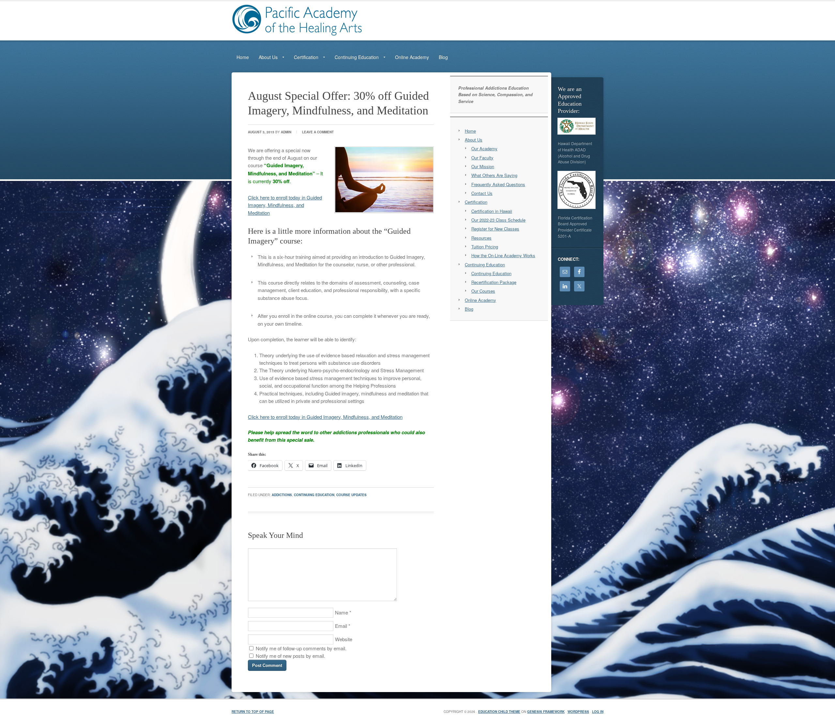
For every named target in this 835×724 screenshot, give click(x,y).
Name (341, 612)
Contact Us (482, 193)
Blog (443, 57)
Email (341, 625)
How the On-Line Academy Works (503, 255)
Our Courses (483, 291)
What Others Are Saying (494, 175)
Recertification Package (493, 282)
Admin (286, 132)
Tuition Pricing (484, 247)
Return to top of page (253, 711)
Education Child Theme (499, 711)
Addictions (282, 495)
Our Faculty (482, 158)
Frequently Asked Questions (498, 184)
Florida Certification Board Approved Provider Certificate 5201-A (575, 227)
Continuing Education (314, 495)
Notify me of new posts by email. (290, 655)
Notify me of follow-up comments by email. (301, 648)
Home (242, 57)
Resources (481, 238)
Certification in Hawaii (491, 211)
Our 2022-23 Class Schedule (498, 220)
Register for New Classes (495, 229)
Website (343, 639)
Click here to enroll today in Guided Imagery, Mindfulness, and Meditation (285, 205)
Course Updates (351, 495)
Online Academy (412, 57)
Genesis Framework (546, 711)
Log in (597, 711)
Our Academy (484, 148)
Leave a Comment (318, 132)
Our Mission (482, 166)
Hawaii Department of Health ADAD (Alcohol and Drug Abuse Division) (575, 152)
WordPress (578, 711)
